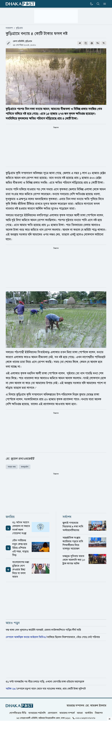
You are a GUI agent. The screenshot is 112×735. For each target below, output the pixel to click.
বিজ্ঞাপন (99, 712)
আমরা (80, 712)
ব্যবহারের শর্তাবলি (37, 712)
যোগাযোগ (52, 712)
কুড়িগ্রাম (19, 28)
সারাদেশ (9, 28)
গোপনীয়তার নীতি (17, 712)
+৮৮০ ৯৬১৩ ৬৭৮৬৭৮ (85, 718)
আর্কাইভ (89, 712)
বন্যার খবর (12, 467)
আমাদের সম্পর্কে (67, 712)
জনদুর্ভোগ (24, 467)
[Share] (79, 43)
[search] (98, 4)
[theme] (91, 3)
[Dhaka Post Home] (19, 706)
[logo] (20, 4)
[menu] (103, 4)
